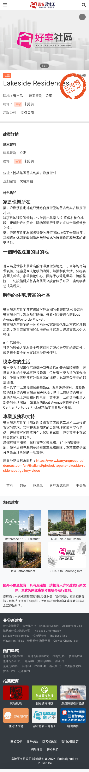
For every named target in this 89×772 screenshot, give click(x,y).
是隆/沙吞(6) (11, 666)
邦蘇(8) (29, 661)
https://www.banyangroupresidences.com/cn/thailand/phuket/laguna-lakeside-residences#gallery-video (44, 465)
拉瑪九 (38, 485)
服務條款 (32, 741)
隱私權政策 (49, 741)
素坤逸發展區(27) (38, 656)
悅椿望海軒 (39, 635)
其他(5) (26, 666)
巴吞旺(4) (40, 666)
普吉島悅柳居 (11, 625)
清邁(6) (59, 661)
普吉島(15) (75, 656)
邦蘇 (23, 485)
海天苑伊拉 (29, 625)
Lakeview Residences (16, 635)
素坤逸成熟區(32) (14, 656)
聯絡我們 (52, 749)
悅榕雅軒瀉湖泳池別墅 (16, 630)
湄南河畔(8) (44, 661)
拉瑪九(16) (59, 656)
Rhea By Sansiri (49, 625)
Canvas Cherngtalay (65, 640)
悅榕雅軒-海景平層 (38, 640)
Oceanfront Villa (72, 625)
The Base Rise (58, 635)
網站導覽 (36, 749)
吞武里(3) (55, 666)
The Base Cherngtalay (47, 630)
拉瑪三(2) (9, 671)
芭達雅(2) (24, 671)
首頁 (9, 485)
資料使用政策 (70, 741)
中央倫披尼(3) (73, 666)
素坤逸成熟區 (59, 485)
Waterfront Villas (13, 640)
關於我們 (16, 741)
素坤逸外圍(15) (12, 661)
